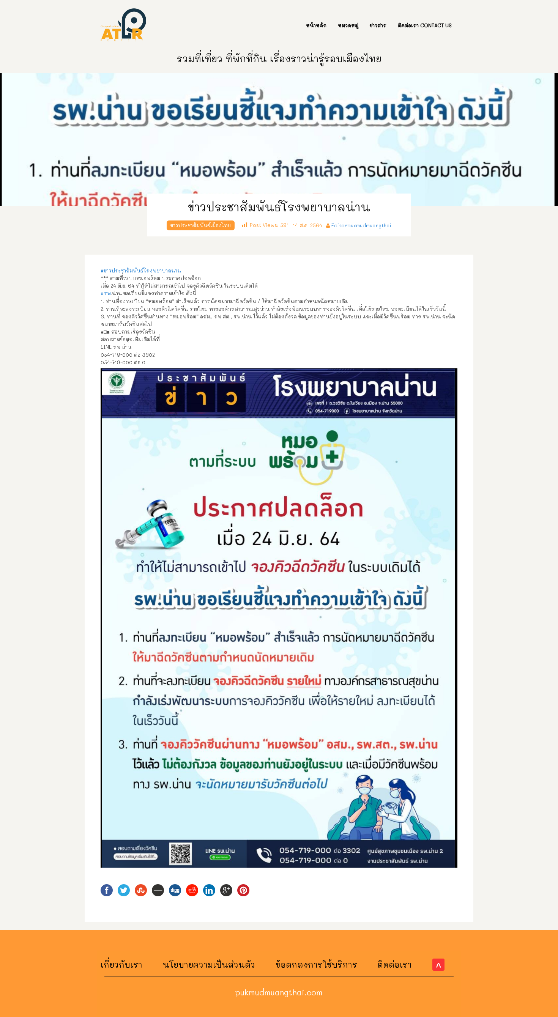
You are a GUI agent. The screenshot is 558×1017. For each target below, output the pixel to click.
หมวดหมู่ (348, 25)
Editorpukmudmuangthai (361, 225)
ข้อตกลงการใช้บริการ (316, 964)
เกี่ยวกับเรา (121, 964)
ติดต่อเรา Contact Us (425, 25)
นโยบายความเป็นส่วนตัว (209, 964)
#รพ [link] (106, 293)
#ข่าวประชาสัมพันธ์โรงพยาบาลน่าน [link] (141, 270)
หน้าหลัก (316, 25)
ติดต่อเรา (394, 964)
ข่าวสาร (378, 25)
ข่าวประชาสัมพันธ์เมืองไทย (200, 225)
